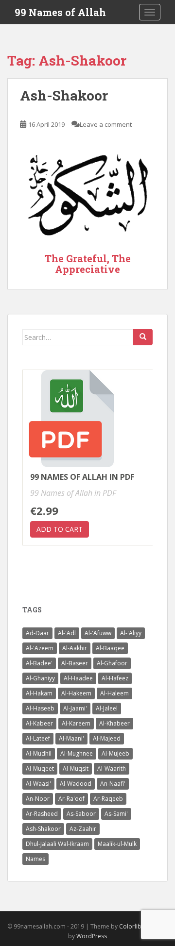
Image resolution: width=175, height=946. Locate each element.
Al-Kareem (76, 723)
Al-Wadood (75, 783)
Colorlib (130, 926)
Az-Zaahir (83, 829)
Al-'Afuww (98, 633)
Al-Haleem (114, 693)
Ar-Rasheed (42, 814)
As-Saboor (81, 814)
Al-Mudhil (39, 753)
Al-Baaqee (110, 648)
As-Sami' (116, 814)
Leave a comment (106, 124)
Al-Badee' (39, 663)
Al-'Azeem (39, 648)
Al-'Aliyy (130, 633)
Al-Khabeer (114, 723)
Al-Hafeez (115, 678)
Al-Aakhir (74, 648)
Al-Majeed (107, 738)
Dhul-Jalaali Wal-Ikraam (57, 844)
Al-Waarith (111, 768)
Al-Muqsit (75, 768)
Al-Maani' (71, 738)
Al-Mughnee (76, 753)
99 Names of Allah (60, 12)
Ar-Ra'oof (71, 798)
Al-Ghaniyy (40, 678)
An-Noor (38, 798)
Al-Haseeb (40, 708)
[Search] (143, 337)
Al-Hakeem (76, 693)
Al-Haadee (78, 678)
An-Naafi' (112, 783)
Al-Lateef (38, 738)
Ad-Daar (37, 633)
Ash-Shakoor (64, 95)
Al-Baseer (74, 663)
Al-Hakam (39, 693)
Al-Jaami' (75, 708)
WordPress (91, 936)
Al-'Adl (67, 633)
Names (35, 859)
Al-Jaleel (107, 708)
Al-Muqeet (40, 768)
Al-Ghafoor (112, 663)
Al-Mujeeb (115, 753)
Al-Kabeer (39, 723)
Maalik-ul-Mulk (117, 844)
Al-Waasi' (38, 783)
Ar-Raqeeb (108, 798)
